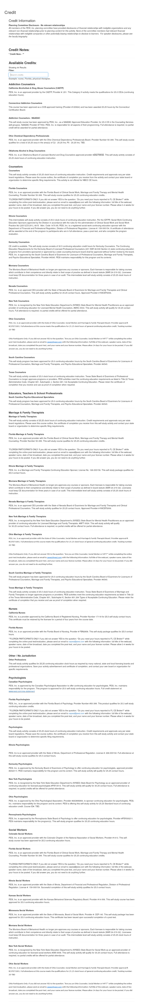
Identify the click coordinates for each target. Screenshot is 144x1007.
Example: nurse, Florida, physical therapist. (29, 78)
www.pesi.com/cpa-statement (22, 691)
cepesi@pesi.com (54, 342)
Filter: (12, 70)
